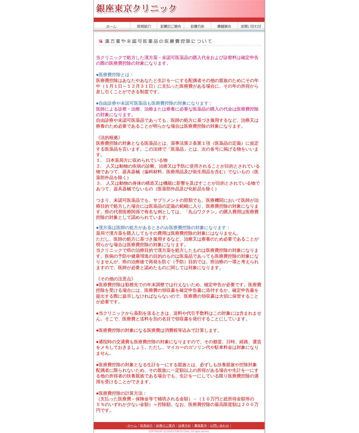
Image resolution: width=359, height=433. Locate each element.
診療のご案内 (165, 425)
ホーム (132, 425)
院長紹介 (146, 425)
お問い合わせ (219, 425)
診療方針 (184, 425)
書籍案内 (200, 425)
